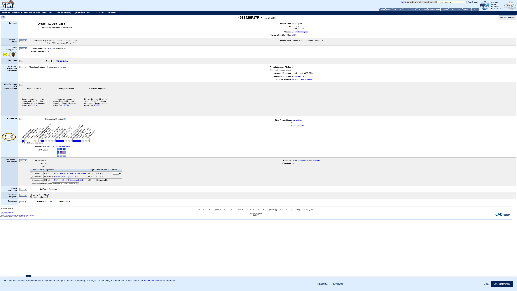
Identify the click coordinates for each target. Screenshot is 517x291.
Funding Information (5, 213)
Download (16, 12)
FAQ (11, 9)
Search (4, 12)
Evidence (315, 160)
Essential (323, 284)
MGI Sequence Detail (78, 173)
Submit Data (47, 12)
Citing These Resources (7, 212)
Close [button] (487, 284)
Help (7, 9)
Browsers (112, 12)
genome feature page (300, 32)
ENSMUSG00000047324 (301, 160)
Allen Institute (296, 120)
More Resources (31, 12)
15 (51, 202)
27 (48, 160)
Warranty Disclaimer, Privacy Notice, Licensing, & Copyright (17, 215)
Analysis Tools (84, 12)
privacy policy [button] (150, 281)
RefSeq (57, 177)
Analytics (338, 284)
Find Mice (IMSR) (64, 12)
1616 (49, 48)
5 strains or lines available (302, 79)
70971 (304, 29)
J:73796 (34, 105)
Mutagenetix (296, 76)
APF (304, 76)
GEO (293, 123)
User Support (23, 216)
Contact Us (99, 12)
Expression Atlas (298, 125)
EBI (63, 180)
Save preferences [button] (502, 284)
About (3, 9)
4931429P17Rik (61, 61)
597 (48, 147)
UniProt (57, 180)
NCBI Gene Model (61, 173)
